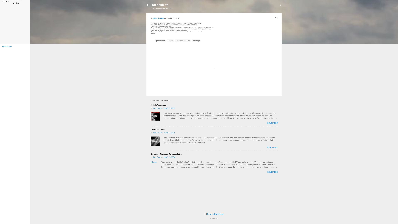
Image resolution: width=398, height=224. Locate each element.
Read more (272, 123)
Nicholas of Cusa (183, 41)
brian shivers (159, 5)
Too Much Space (158, 129)
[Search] (280, 5)
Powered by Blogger (215, 214)
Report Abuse (7, 47)
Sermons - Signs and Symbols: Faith (166, 154)
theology (196, 41)
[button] (276, 17)
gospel (170, 41)
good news (160, 41)
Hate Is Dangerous (158, 105)
